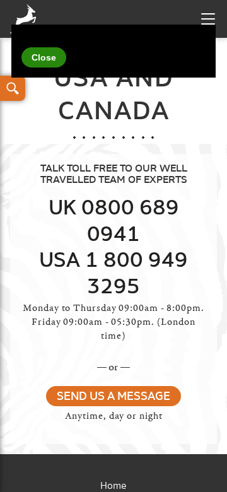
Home (113, 486)
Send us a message (113, 396)
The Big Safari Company (26, 19)
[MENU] (208, 19)
